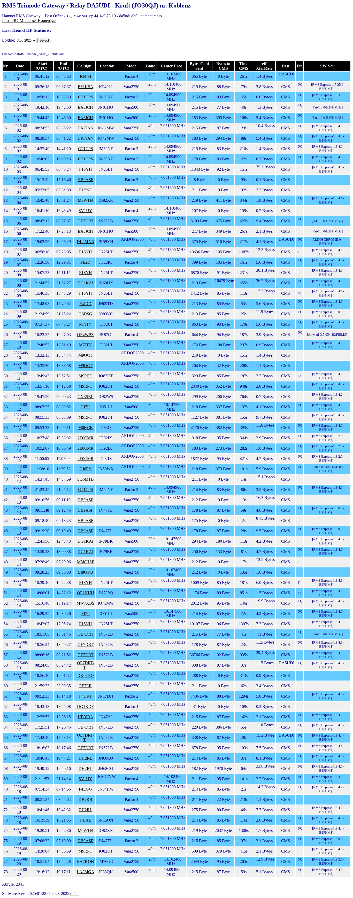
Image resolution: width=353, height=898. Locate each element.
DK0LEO (85, 675)
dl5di (74, 893)
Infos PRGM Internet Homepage (29, 20)
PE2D (85, 262)
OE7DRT (86, 221)
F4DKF (85, 696)
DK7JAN (86, 128)
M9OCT (85, 355)
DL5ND (86, 190)
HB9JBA (85, 717)
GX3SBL (86, 396)
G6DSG (85, 314)
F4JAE (85, 820)
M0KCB (85, 427)
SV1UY (85, 210)
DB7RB (85, 799)
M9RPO (86, 376)
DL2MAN (85, 241)
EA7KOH (85, 861)
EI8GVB (85, 572)
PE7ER (85, 686)
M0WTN (85, 200)
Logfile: (8, 40)
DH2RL (85, 758)
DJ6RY (85, 469)
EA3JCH (85, 107)
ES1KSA (85, 86)
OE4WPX (85, 334)
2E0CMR (86, 438)
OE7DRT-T (85, 665)
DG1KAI (85, 283)
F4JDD (85, 303)
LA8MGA (85, 872)
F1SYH (85, 169)
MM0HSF (85, 562)
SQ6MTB (85, 479)
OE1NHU (85, 593)
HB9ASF (85, 179)
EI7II (85, 407)
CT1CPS (85, 97)
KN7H (85, 76)
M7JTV (85, 324)
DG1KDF (85, 706)
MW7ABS (85, 603)
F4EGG (85, 789)
